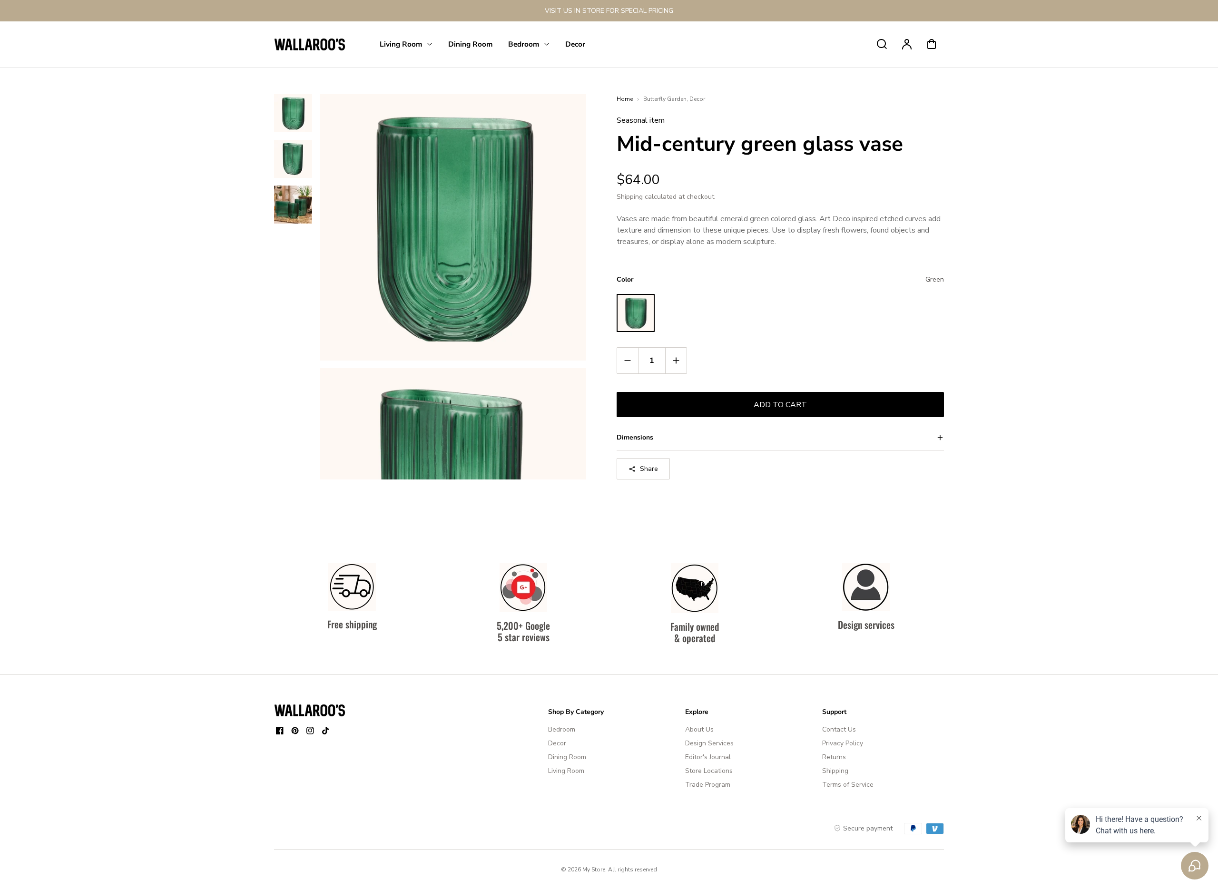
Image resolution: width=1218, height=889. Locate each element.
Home (625, 99)
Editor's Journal (708, 757)
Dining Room (567, 757)
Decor (697, 99)
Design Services (709, 743)
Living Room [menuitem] (401, 44)
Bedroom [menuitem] (524, 44)
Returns (834, 757)
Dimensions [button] (635, 437)
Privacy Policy (842, 743)
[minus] (627, 360)
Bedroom (561, 729)
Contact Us (839, 729)
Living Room (566, 770)
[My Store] (309, 710)
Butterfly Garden (665, 99)
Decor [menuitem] (575, 44)
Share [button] (649, 468)
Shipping (630, 196)
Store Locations (709, 770)
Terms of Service (848, 784)
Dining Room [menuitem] (470, 44)
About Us (699, 729)
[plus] (676, 360)
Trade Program (707, 784)
